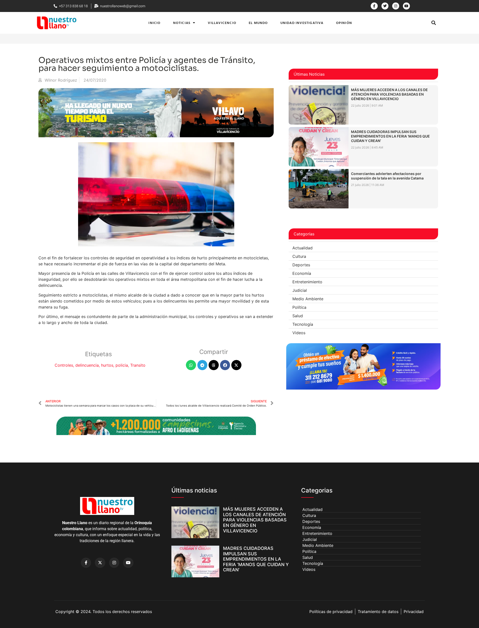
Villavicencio (222, 22)
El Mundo (258, 22)
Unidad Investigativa (302, 22)
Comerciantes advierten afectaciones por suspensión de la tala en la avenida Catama (387, 175)
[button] (433, 23)
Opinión (344, 22)
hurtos (107, 365)
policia (122, 365)
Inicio (154, 22)
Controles (64, 365)
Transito (137, 365)
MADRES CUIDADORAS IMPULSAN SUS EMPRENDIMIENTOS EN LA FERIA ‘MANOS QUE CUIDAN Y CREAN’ (390, 136)
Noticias (182, 22)
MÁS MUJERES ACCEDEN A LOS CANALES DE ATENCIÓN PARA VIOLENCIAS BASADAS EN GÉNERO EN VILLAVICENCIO (389, 94)
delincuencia (87, 365)
